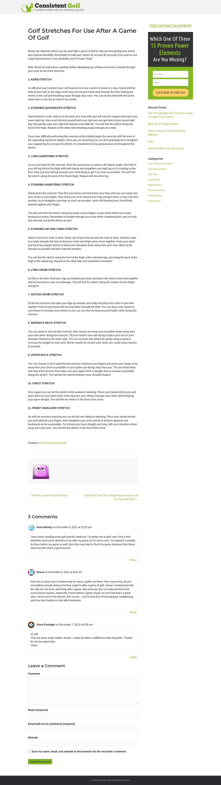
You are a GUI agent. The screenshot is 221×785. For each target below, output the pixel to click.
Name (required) (38, 710)
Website (33, 737)
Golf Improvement (157, 169)
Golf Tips (152, 174)
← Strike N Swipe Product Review (47, 495)
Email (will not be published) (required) (51, 724)
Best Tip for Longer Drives (163, 124)
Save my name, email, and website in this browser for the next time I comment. (79, 751)
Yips (150, 141)
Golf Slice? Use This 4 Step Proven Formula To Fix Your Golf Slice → (111, 497)
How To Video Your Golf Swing (165, 148)
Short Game (154, 201)
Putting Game (155, 195)
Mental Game (155, 185)
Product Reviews (156, 190)
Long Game (154, 179)
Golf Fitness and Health (52, 443)
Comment (34, 673)
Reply (133, 560)
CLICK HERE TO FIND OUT (170, 92)
